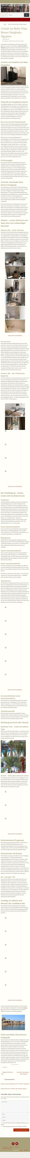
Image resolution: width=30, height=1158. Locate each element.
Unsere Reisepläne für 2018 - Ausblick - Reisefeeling (17, 1083)
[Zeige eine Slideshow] (15, 335)
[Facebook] (25, 1)
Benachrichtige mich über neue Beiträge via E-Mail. (15, 1126)
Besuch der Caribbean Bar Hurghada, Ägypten (16, 1088)
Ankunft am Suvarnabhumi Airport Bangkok (23, 1073)
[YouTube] (28, 1)
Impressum (17, 1147)
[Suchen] (26, 15)
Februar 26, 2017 (5, 39)
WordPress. (26, 1150)
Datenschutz (11, 1147)
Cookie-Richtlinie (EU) (6, 1148)
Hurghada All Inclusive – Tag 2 (7, 1073)
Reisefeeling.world (12, 5)
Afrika (5, 24)
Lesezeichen (4, 1067)
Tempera (21, 1150)
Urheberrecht (5, 1147)
